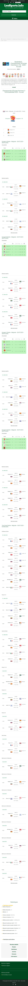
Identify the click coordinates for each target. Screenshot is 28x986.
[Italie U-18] (4, 76)
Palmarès (14, 954)
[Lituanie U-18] (9, 76)
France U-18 (12, 132)
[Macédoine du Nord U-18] (12, 76)
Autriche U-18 (8, 254)
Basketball (9, 39)
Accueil (4, 39)
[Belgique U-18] (9, 74)
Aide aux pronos (6, 0)
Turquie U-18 (8, 249)
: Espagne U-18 (19, 118)
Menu (15, 18)
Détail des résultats (14, 232)
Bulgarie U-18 (8, 159)
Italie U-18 (12, 135)
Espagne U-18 (12, 129)
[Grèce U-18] (21, 74)
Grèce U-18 (7, 347)
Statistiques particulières (9, 939)
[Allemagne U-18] (4, 74)
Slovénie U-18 (7, 442)
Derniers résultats (22, 0)
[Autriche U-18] (7, 74)
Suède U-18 (7, 251)
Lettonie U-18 (8, 447)
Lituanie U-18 (7, 341)
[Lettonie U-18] (7, 76)
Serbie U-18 (8, 344)
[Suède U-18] (21, 76)
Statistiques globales (8, 905)
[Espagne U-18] (15, 74)
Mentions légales (6, 965)
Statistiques (14, 949)
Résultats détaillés (14, 944)
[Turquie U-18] (24, 76)
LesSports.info (14, 5)
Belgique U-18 (8, 444)
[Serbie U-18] (15, 76)
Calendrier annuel (14, 0)
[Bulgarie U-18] (12, 74)
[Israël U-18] (24, 74)
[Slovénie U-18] (18, 76)
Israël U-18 (8, 156)
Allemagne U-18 (8, 153)
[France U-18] (18, 74)
